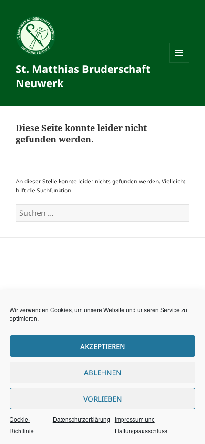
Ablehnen (103, 372)
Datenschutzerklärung (81, 420)
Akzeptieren (102, 346)
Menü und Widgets (179, 62)
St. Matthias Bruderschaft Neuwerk (83, 75)
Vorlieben (102, 399)
